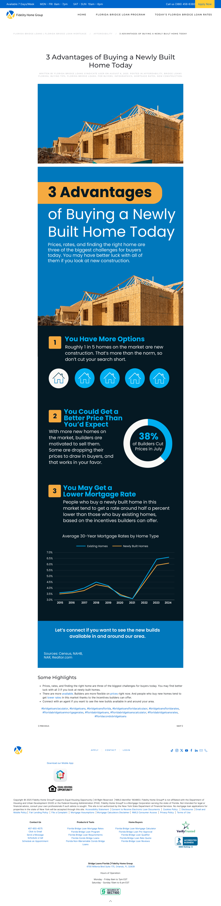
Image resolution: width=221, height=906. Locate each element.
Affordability (153, 73)
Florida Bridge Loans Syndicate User (79, 73)
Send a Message (35, 834)
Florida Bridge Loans (81, 76)
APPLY (95, 750)
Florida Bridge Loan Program (85, 831)
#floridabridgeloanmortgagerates (63, 712)
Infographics (124, 76)
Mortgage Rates (144, 76)
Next (179, 726)
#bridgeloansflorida (99, 708)
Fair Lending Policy (38, 812)
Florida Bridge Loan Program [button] (120, 14)
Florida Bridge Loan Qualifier (135, 834)
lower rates (54, 697)
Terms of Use (184, 812)
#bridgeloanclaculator (54, 708)
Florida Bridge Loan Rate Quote (135, 838)
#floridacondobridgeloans (110, 716)
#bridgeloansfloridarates (164, 708)
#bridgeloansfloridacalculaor (129, 708)
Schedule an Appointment (35, 841)
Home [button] (82, 14)
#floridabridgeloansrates (163, 712)
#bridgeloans (78, 708)
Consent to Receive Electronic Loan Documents (136, 809)
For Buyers (105, 76)
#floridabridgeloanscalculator (128, 712)
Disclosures (187, 809)
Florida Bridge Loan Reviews (135, 841)
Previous (44, 726)
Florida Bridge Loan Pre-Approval (135, 831)
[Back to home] (24, 14)
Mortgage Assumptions (82, 812)
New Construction (169, 76)
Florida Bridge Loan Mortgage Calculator (135, 828)
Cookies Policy (170, 809)
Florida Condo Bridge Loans (85, 838)
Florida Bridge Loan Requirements (85, 834)
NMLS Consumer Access (144, 812)
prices (114, 693)
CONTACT (110, 750)
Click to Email (35, 831)
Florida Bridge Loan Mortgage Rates (85, 828)
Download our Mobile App (60, 763)
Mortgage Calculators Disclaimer (113, 812)
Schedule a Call (35, 838)
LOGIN (126, 750)
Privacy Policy (167, 812)
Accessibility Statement (97, 809)
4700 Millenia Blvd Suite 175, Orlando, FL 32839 (111, 866)
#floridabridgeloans (97, 712)
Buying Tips (58, 76)
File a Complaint (59, 812)
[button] (110, 901)
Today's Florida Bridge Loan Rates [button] (183, 14)
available (67, 693)
